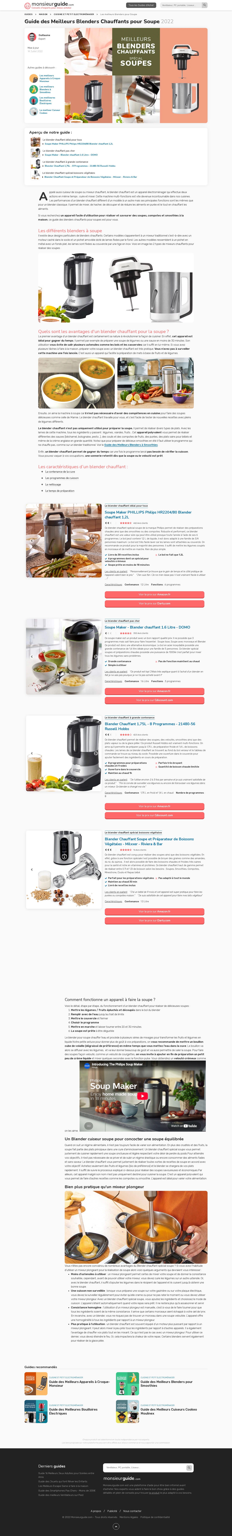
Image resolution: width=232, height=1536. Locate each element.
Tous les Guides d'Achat (141, 5)
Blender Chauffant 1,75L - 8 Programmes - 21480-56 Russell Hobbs (80, 165)
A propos (96, 1511)
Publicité (112, 1511)
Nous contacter (132, 1511)
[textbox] (136, 999)
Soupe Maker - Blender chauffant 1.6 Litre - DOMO (71, 154)
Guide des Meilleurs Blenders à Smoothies (131, 444)
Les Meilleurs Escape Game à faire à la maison (63, 1486)
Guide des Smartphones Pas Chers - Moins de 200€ (66, 1490)
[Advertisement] (136, 965)
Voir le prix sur (154, 594)
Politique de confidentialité (155, 1517)
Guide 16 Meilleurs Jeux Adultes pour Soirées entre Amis (66, 1475)
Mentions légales (129, 1517)
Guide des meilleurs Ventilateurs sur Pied (60, 1495)
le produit (154, 1492)
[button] (31, 541)
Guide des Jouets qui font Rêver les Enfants (62, 1481)
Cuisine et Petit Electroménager (66, 1377)
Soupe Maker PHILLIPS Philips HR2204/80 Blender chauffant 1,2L (79, 143)
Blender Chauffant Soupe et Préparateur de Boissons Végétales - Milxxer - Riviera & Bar (91, 176)
